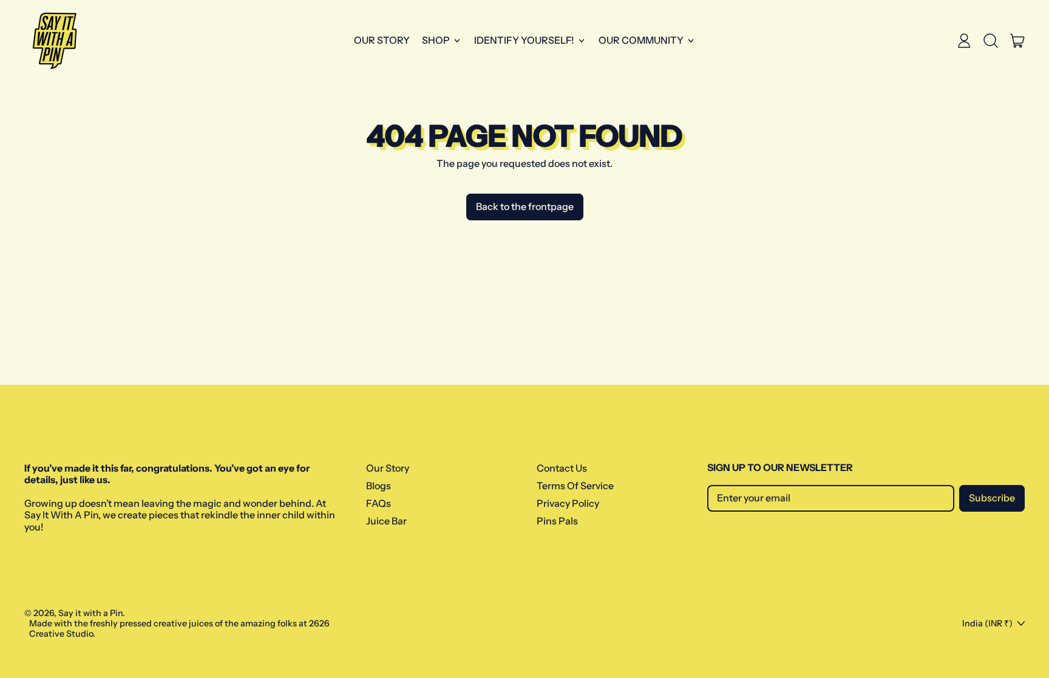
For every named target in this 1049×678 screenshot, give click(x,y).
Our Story (382, 40)
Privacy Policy (568, 503)
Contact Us (562, 468)
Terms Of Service (575, 486)
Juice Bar (386, 521)
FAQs (378, 503)
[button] (990, 40)
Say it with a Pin (90, 613)
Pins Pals (557, 521)
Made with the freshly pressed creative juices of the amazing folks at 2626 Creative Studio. (179, 628)
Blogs (378, 486)
